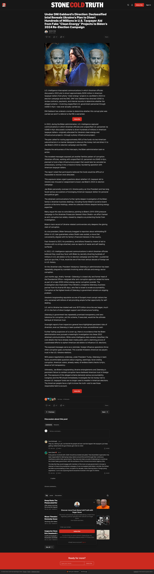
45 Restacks (66, 399)
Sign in (148, 5)
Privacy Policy (90, 537)
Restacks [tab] (56, 425)
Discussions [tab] (58, 495)
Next (104, 412)
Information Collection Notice (76, 537)
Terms (28, 571)
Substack (136, 571)
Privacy (25, 571)
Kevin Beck (51, 452)
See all (48, 547)
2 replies (53, 478)
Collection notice (35, 571)
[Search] (128, 5)
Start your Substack (73, 571)
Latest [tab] (51, 495)
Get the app (84, 571)
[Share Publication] (132, 5)
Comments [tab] (49, 425)
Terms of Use (85, 535)
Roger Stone (52, 31)
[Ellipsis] (108, 441)
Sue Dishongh (52, 441)
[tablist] (52, 425)
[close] (94, 502)
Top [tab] (47, 495)
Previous (51, 412)
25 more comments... (51, 486)
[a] (102, 520)
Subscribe (139, 5)
